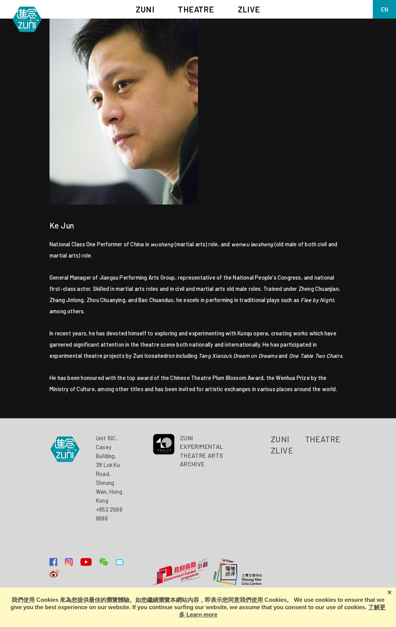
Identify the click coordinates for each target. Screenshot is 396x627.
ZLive (282, 450)
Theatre (323, 439)
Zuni (280, 439)
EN (384, 9)
